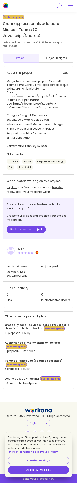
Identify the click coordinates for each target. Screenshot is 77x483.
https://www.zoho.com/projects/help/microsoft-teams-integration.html (38, 98)
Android (13, 161)
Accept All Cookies (38, 470)
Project (21, 58)
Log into (12, 187)
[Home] (5, 5)
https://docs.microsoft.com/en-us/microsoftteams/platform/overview (32, 105)
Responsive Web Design (50, 161)
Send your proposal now (38, 479)
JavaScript (25, 167)
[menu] (70, 5)
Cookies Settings (38, 460)
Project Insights (56, 58)
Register (57, 187)
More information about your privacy (33, 452)
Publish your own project (26, 229)
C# (11, 167)
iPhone (27, 161)
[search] (59, 5)
